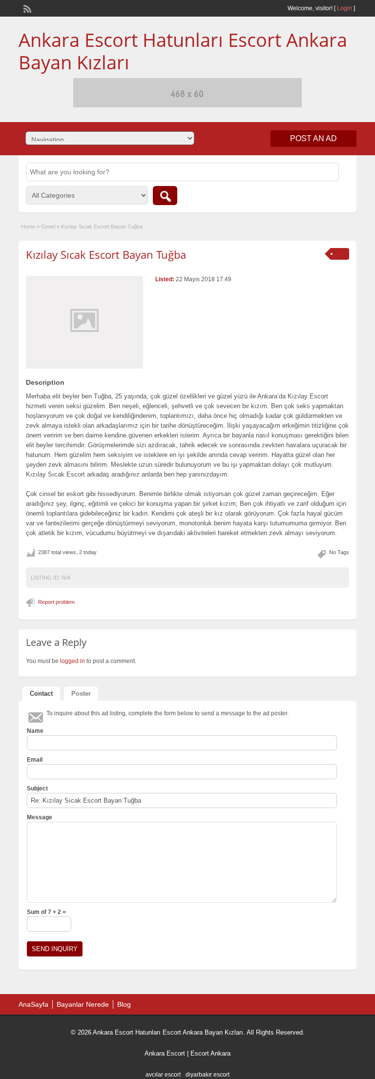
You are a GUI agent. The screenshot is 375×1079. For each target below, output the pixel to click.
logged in (72, 661)
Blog (124, 1004)
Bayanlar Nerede (83, 1004)
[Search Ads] (165, 195)
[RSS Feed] (26, 8)
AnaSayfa (33, 1004)
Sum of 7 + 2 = (46, 912)
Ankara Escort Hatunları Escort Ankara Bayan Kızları (183, 51)
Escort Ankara (210, 1053)
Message (39, 817)
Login (344, 8)
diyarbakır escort (207, 1074)
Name (35, 730)
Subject (37, 788)
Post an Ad (313, 138)
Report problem (56, 602)
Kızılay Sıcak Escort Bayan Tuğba (106, 254)
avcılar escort (163, 1074)
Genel (48, 226)
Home (28, 226)
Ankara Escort (165, 1053)
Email (34, 759)
